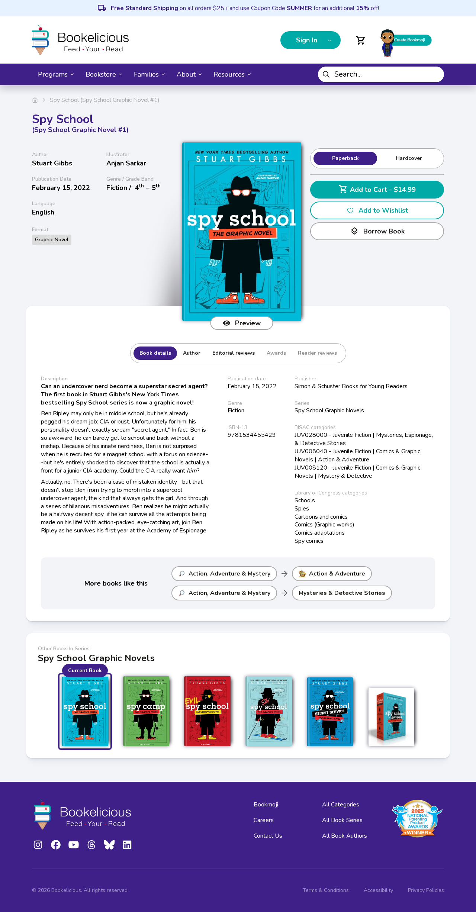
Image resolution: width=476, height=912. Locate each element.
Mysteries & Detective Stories (342, 593)
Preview (248, 323)
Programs (53, 74)
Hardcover (409, 158)
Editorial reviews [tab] (233, 353)
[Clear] (435, 74)
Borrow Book (377, 231)
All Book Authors (344, 836)
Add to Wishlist (383, 210)
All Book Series (342, 820)
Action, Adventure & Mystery (229, 574)
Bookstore (101, 74)
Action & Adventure (337, 574)
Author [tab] (191, 353)
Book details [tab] (155, 353)
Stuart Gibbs (52, 163)
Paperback (345, 158)
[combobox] (381, 74)
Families (146, 74)
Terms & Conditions (326, 890)
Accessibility (378, 890)
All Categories (340, 804)
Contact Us (268, 836)
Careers (264, 820)
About (186, 74)
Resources (229, 74)
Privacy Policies (426, 890)
